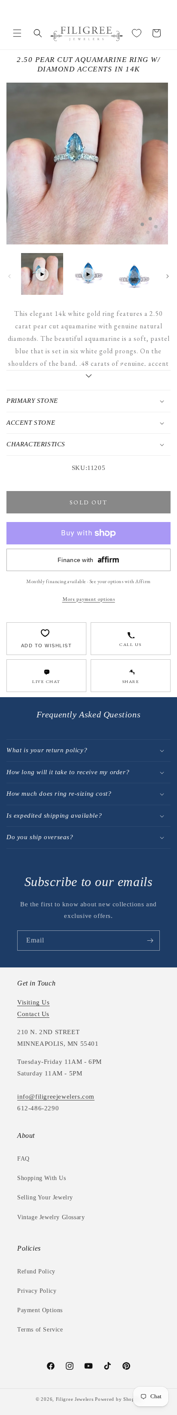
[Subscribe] (149, 940)
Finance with (88, 560)
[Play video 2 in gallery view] (88, 274)
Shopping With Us (41, 1178)
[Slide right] (167, 276)
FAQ (23, 1158)
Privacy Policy (36, 1291)
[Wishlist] (136, 33)
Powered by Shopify (118, 1399)
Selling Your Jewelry (45, 1197)
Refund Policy (36, 1271)
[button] (17, 33)
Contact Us (33, 1013)
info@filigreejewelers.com (56, 1096)
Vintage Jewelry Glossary (51, 1217)
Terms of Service (40, 1329)
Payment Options (40, 1310)
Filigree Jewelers (75, 1399)
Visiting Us (33, 1002)
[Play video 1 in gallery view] (42, 274)
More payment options (88, 598)
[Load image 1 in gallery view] (134, 274)
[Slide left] (9, 276)
